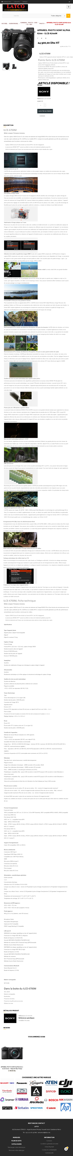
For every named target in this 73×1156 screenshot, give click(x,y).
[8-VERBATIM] (7, 1108)
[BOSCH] (36, 1100)
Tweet (41, 38)
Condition (21, 1020)
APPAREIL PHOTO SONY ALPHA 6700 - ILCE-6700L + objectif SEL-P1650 (12, 1067)
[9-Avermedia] (22, 1100)
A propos (49, 1140)
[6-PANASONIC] (7, 1083)
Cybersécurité (49, 1153)
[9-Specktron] (22, 1108)
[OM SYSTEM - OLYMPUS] (66, 1108)
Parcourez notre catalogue (16, 1150)
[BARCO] (36, 1091)
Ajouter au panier (45, 111)
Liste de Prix (17, 1)
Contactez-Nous (7, 1)
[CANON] (36, 1108)
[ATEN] (36, 1083)
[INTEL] (66, 1083)
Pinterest (45, 38)
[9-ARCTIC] (22, 1091)
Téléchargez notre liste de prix (16, 1147)
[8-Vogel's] (22, 1083)
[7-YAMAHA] (7, 1100)
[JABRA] (66, 1091)
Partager (37, 38)
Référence (40, 98)
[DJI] (51, 1083)
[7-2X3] (7, 1091)
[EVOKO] (51, 1091)
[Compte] (69, 2)
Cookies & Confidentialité (49, 1150)
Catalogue (24, 1)
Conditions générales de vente (49, 1143)
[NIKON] (66, 1100)
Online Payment (49, 1147)
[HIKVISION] (51, 1100)
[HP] (51, 1108)
